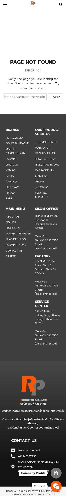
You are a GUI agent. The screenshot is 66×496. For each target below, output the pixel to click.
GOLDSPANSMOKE (17, 143)
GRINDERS (41, 176)
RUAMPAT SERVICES (18, 234)
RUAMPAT (12, 159)
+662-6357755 (27, 456)
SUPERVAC (12, 187)
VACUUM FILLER (45, 153)
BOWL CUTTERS (45, 159)
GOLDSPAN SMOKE (47, 165)
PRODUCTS (13, 228)
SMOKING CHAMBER (41, 195)
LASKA (10, 176)
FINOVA (10, 193)
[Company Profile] (56, 473)
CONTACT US (14, 251)
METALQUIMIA (14, 138)
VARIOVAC (12, 182)
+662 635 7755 (49, 240)
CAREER (11, 256)
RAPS (9, 198)
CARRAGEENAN (44, 170)
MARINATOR (42, 148)
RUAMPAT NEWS (16, 245)
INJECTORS (42, 187)
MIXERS (39, 182)
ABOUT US (12, 217)
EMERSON (12, 165)
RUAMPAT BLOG (16, 239)
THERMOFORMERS (46, 142)
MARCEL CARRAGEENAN (15, 151)
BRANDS (11, 222)
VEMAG (10, 170)
